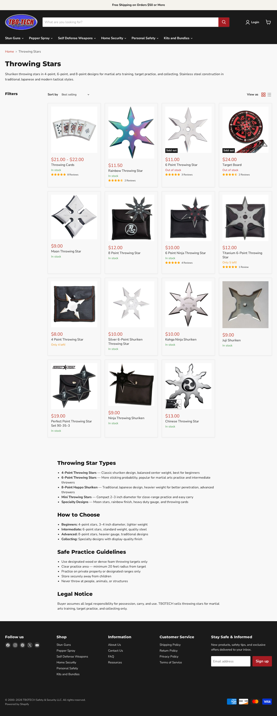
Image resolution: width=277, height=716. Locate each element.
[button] (253, 22)
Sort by (53, 94)
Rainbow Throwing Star (125, 171)
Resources (115, 662)
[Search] (223, 22)
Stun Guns (13, 38)
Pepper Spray (39, 38)
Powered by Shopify (17, 704)
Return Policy (169, 651)
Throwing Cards (62, 165)
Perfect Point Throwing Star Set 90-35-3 (71, 423)
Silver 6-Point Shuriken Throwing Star (125, 341)
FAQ (111, 656)
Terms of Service (171, 662)
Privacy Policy (169, 656)
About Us (114, 645)
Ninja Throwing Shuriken (126, 418)
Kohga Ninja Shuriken (180, 339)
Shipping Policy (170, 645)
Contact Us (115, 651)
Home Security (112, 38)
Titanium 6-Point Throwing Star (242, 255)
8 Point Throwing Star (124, 253)
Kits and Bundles (177, 38)
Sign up (262, 661)
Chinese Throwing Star (182, 421)
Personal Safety (144, 38)
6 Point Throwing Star (181, 165)
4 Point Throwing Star (67, 339)
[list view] (269, 94)
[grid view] (263, 94)
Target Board (232, 165)
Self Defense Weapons (75, 38)
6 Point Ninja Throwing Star (185, 253)
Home (9, 51)
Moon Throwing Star (66, 251)
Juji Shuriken (231, 340)
